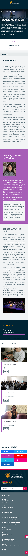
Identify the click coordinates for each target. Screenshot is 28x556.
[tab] (6, 338)
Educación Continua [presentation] (17, 338)
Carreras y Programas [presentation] (6, 338)
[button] (26, 536)
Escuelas (6, 11)
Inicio (2, 11)
